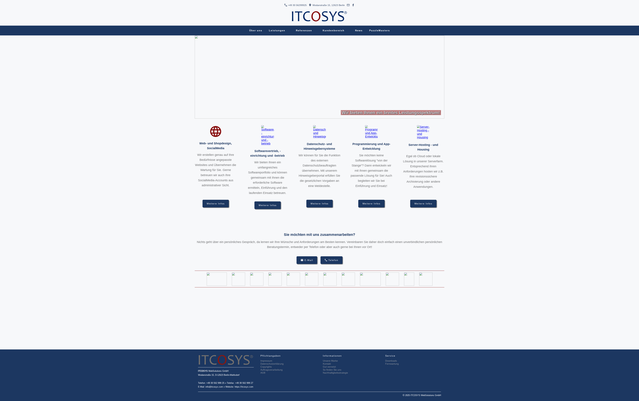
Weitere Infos (216, 203)
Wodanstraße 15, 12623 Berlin (328, 5)
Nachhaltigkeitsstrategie (335, 372)
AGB (262, 372)
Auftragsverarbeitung (271, 369)
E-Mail (309, 260)
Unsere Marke (330, 360)
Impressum (266, 360)
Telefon (333, 260)
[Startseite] (241, 30)
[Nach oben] (442, 224)
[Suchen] (398, 30)
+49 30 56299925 (297, 5)
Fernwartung (392, 363)
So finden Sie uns (332, 369)
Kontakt (327, 363)
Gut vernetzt (329, 366)
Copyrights (266, 366)
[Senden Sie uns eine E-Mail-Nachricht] (348, 5)
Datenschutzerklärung (272, 363)
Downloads (391, 360)
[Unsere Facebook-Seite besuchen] (353, 5)
